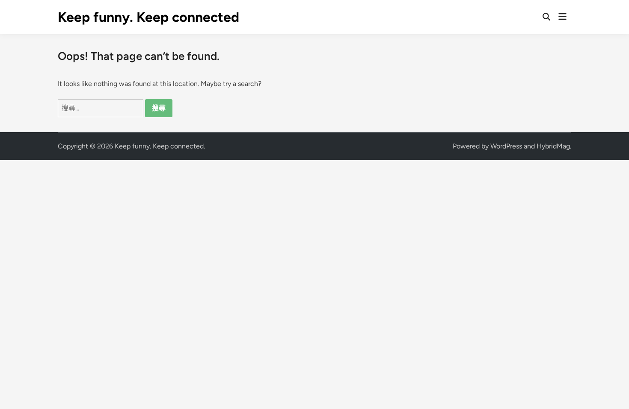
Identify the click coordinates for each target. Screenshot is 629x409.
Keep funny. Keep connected (148, 17)
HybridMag (553, 146)
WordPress (506, 146)
